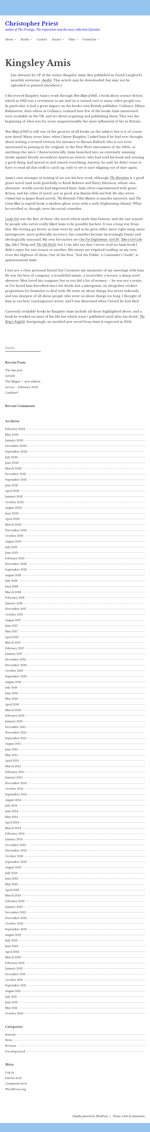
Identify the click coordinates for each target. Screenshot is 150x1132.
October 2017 (14, 614)
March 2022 (13, 468)
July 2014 (11, 805)
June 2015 (11, 749)
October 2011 (14, 980)
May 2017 (11, 631)
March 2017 (13, 642)
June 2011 (11, 1002)
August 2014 (13, 800)
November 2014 (16, 783)
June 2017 (11, 625)
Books (25, 39)
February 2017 (14, 648)
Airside (10, 375)
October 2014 (14, 788)
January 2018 (14, 603)
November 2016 (16, 665)
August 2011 (13, 991)
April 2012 (12, 951)
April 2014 (12, 822)
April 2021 (12, 491)
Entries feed (13, 1078)
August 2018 (13, 575)
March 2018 (13, 592)
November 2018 (16, 564)
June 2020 (12, 513)
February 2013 (15, 901)
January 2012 (14, 968)
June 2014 (11, 811)
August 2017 (13, 620)
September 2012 (16, 929)
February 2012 (15, 963)
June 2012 (11, 946)
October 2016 (14, 670)
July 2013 (11, 873)
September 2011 (15, 985)
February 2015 (14, 772)
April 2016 (12, 704)
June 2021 (11, 485)
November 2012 (16, 918)
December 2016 (15, 659)
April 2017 (12, 637)
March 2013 (13, 895)
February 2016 (15, 715)
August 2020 (13, 507)
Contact (42, 39)
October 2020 (14, 502)
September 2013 (16, 862)
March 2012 (13, 957)
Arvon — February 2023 (21, 387)
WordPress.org (15, 1089)
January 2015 (13, 777)
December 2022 (16, 446)
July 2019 (11, 547)
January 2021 (14, 496)
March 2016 (13, 710)
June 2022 (12, 462)
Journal (10, 1034)
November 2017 (15, 608)
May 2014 (11, 817)
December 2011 (15, 974)
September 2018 (16, 569)
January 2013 (14, 906)
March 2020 (13, 524)
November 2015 (16, 732)
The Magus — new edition (22, 381)
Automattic (138, 1116)
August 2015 (13, 743)
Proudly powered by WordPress (90, 1116)
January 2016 (14, 721)
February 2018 (15, 597)
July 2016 (11, 687)
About (9, 39)
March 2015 (13, 766)
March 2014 (13, 828)
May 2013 (11, 884)
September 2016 (16, 676)
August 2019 (13, 541)
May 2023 (11, 434)
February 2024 (15, 429)
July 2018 (11, 580)
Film (71, 39)
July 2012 (11, 940)
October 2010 (14, 1013)
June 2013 (11, 878)
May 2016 (11, 698)
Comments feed (16, 1083)
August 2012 (13, 935)
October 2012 (14, 923)
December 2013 (15, 845)
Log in (9, 1072)
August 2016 (13, 682)
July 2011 (11, 996)
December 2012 (15, 912)
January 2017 (13, 653)
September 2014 (16, 794)
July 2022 (11, 457)
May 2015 (11, 755)
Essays (56, 39)
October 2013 (14, 856)
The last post (13, 370)
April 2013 (12, 890)
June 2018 (11, 586)
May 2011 (11, 1008)
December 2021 (15, 474)
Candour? (11, 392)
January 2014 (14, 839)
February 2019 (15, 558)
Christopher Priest (31, 23)
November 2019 (16, 530)
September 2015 (16, 738)
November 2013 (16, 850)
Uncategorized (15, 1051)
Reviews (10, 1045)
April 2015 (12, 760)
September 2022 (16, 451)
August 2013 (13, 867)
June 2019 (11, 552)
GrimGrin (89, 39)
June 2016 (11, 693)
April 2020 (12, 519)
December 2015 (15, 727)
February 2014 (15, 833)
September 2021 (16, 479)
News (8, 1040)
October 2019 (14, 535)
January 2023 (14, 440)
